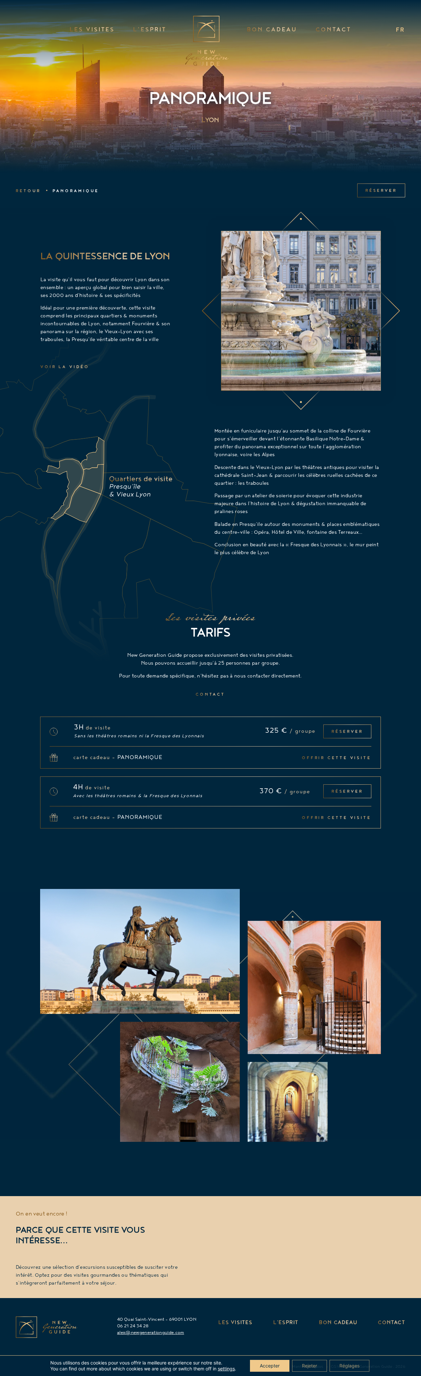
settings (226, 1368)
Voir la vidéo (64, 367)
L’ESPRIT (285, 1323)
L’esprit (149, 30)
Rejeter (309, 1365)
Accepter (270, 1365)
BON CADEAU (338, 1323)
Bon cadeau (272, 30)
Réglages (349, 1365)
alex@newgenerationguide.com (150, 1333)
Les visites (92, 30)
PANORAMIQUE (76, 191)
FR (400, 30)
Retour (28, 191)
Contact (333, 30)
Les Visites (235, 1323)
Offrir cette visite (336, 758)
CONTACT (391, 1323)
